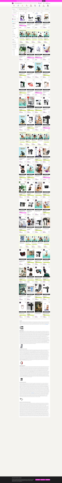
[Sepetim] (43, 3)
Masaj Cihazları (27, 7)
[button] (22, 21)
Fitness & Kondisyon (20, 7)
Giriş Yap (49, 3)
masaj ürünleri (46, 324)
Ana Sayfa (13, 7)
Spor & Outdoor (16, 7)
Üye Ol (47, 3)
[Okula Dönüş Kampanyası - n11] (31, 1)
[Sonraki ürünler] (49, 37)
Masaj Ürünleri (24, 7)
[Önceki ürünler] (19, 37)
